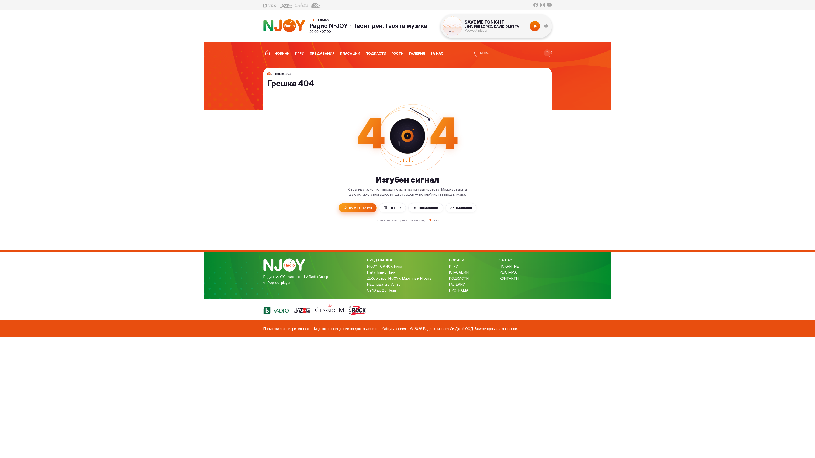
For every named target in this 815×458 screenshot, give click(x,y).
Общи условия (394, 329)
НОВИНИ (456, 260)
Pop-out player (476, 30)
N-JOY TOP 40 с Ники (384, 266)
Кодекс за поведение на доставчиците (346, 329)
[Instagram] (542, 4)
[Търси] (547, 52)
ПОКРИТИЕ (509, 266)
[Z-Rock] (317, 5)
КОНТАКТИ (509, 278)
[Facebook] (535, 4)
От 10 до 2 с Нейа (381, 290)
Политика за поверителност (286, 329)
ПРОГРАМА (458, 290)
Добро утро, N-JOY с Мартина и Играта (399, 278)
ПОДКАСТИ (459, 278)
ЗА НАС (505, 260)
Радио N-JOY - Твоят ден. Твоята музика (368, 25)
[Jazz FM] (285, 5)
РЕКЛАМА (508, 272)
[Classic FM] (301, 5)
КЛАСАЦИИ (459, 272)
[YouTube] (549, 4)
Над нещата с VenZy (383, 284)
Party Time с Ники (381, 272)
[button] (546, 26)
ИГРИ (453, 266)
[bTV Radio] (270, 5)
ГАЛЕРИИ (457, 284)
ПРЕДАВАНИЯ (379, 260)
